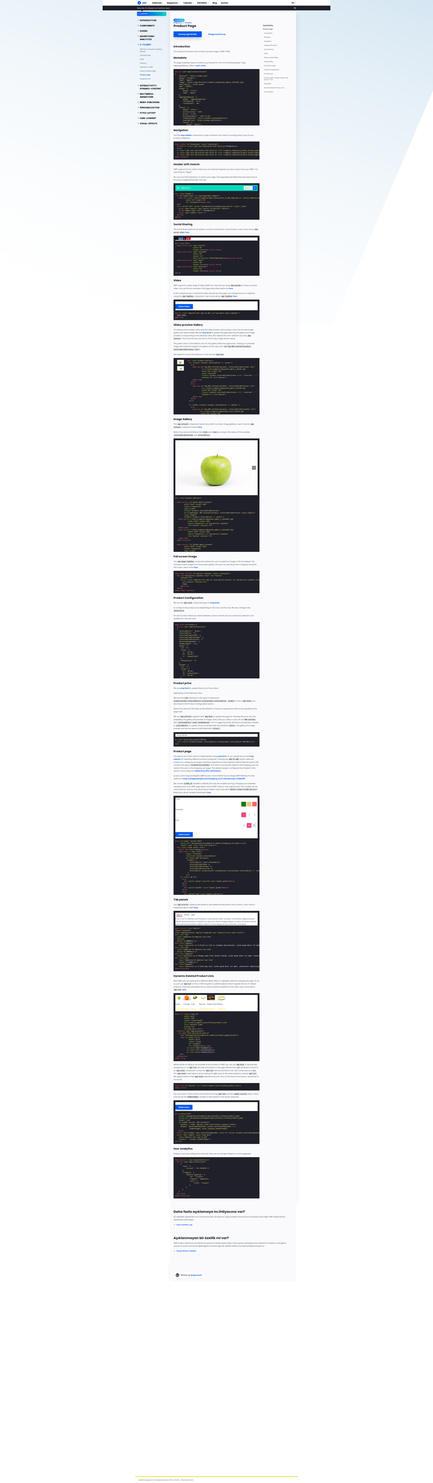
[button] (177, 239)
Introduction (268, 33)
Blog (215, 3)
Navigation (267, 41)
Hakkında (157, 3)
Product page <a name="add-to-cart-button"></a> (276, 79)
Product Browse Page (148, 71)
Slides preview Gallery (271, 57)
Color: (177, 799)
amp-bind (206, 332)
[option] (243, 804)
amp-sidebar (186, 135)
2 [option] (249, 814)
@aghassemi (196, 1275)
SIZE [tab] (193, 915)
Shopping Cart (145, 79)
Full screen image (270, 66)
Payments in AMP (146, 67)
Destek (224, 3)
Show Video (184, 306)
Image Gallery (268, 62)
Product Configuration (271, 70)
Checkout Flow (145, 55)
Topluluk (187, 3)
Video (266, 53)
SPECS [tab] (186, 915)
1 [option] (243, 814)
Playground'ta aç (216, 34)
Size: (177, 820)
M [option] (249, 825)
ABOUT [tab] (179, 915)
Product (186, 188)
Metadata (267, 37)
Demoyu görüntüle (187, 34)
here (187, 232)
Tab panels (267, 84)
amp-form (222, 756)
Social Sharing (268, 49)
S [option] (243, 825)
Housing (143, 63)
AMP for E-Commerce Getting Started (151, 50)
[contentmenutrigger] (278, 25)
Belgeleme (172, 3)
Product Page (145, 75)
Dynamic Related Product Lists (274, 88)
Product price (268, 74)
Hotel (142, 59)
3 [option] (254, 814)
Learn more (200, 65)
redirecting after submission (207, 771)
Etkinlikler (202, 3)
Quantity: (179, 809)
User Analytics (268, 92)
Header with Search (270, 45)
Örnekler (188, 23)
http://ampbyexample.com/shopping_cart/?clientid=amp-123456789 (214, 778)
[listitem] (179, 1005)
